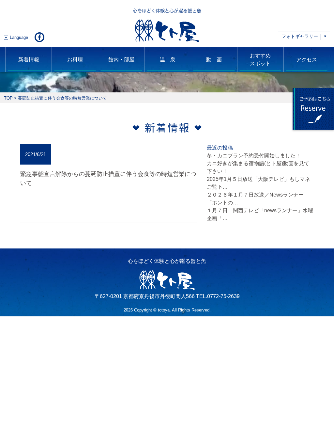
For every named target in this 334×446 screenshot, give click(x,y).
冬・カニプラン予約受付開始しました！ (254, 155)
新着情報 (28, 59)
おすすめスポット (260, 59)
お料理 (75, 59)
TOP (8, 98)
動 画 (214, 59)
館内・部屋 (121, 59)
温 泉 (167, 59)
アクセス (306, 59)
